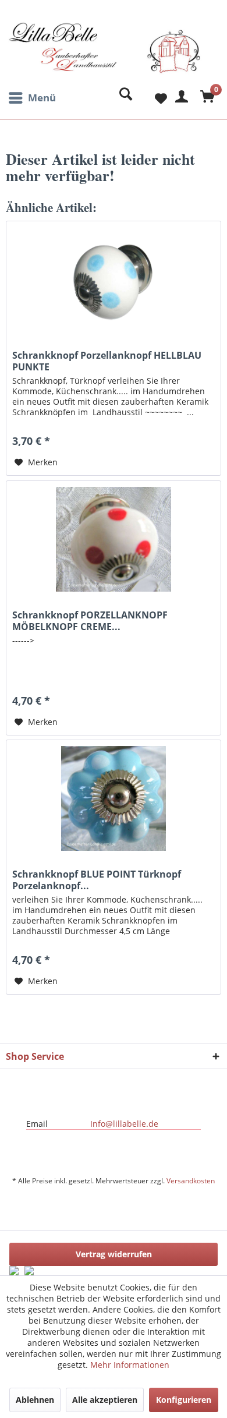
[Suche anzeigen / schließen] (122, 97)
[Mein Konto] (179, 97)
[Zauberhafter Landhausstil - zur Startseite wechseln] (105, 54)
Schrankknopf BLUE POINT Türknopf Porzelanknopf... (96, 880)
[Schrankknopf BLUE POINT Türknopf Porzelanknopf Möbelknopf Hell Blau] (113, 798)
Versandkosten (190, 1181)
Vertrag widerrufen (114, 1254)
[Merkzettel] (151, 97)
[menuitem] (31, 97)
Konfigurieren (183, 1399)
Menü (42, 97)
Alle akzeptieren (104, 1399)
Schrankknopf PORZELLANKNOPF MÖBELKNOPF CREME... (90, 620)
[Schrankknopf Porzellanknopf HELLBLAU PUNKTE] (113, 279)
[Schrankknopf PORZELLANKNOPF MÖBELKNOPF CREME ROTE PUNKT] (113, 539)
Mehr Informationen (129, 1364)
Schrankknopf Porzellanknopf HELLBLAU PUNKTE (106, 361)
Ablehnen (35, 1399)
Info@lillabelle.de (124, 1123)
